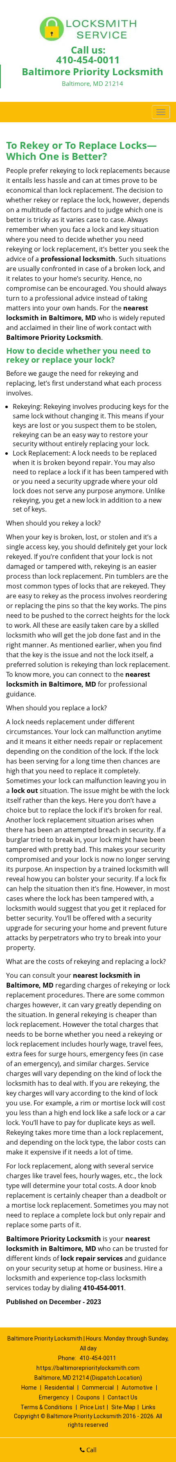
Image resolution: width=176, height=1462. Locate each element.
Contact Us (123, 1397)
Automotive (137, 1387)
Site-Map (123, 1407)
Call (91, 1450)
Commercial (98, 1387)
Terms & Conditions (46, 1407)
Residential (59, 1387)
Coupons (88, 1397)
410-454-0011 (88, 59)
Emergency (54, 1397)
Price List (92, 1407)
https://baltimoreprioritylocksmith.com (88, 1368)
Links (149, 1407)
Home (29, 1387)
